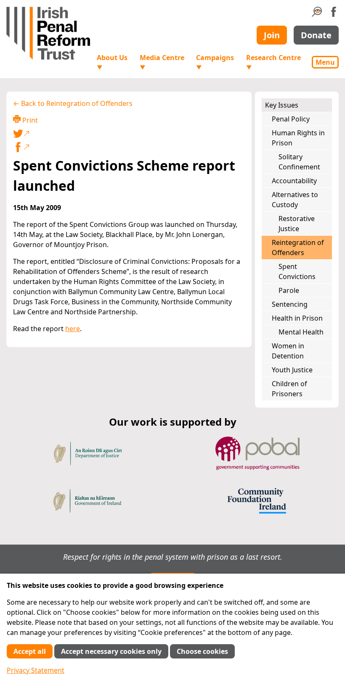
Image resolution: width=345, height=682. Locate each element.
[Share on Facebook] (129, 147)
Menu (325, 62)
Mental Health (301, 332)
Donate (316, 35)
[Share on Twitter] (127, 134)
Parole (289, 290)
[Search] (317, 14)
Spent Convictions (297, 271)
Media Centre (162, 62)
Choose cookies (202, 651)
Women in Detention (288, 351)
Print (29, 120)
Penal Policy (291, 119)
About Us (112, 62)
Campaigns (215, 62)
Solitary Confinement (299, 161)
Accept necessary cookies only (111, 651)
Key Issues (281, 105)
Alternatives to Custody (295, 199)
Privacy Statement (35, 670)
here (72, 328)
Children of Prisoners (289, 388)
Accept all (29, 651)
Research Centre (273, 62)
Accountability (294, 180)
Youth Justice (292, 369)
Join (272, 35)
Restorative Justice (297, 223)
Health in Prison (297, 318)
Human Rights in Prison (298, 137)
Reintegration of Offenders (298, 247)
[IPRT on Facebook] (334, 14)
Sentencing (290, 304)
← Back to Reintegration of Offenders (73, 103)
